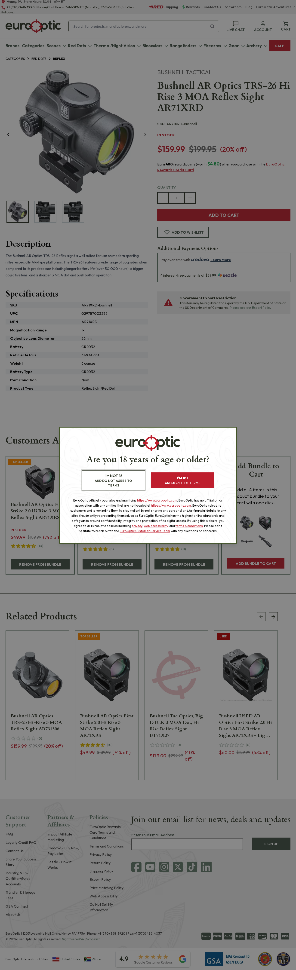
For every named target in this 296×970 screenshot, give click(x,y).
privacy (137, 526)
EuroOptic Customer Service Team (145, 531)
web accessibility (156, 526)
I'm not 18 (113, 480)
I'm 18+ (182, 480)
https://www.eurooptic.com (157, 500)
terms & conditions (189, 526)
